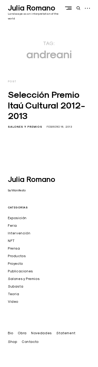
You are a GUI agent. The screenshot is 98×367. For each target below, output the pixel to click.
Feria (12, 225)
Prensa (14, 248)
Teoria (13, 294)
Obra (22, 333)
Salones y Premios (25, 126)
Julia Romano (31, 8)
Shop (12, 341)
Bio (10, 333)
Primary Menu (69, 8)
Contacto (30, 341)
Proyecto (15, 263)
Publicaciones (20, 271)
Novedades (41, 333)
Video (13, 301)
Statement (65, 333)
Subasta (15, 286)
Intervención (19, 233)
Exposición (17, 218)
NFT (11, 241)
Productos (17, 256)
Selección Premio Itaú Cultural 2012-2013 (46, 105)
